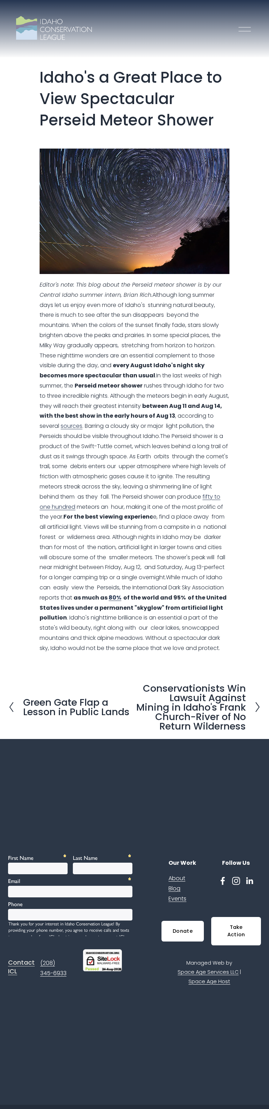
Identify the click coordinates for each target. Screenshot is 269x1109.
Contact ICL (21, 966)
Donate (183, 931)
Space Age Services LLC (208, 971)
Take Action (236, 931)
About (176, 878)
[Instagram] (236, 881)
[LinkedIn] (249, 881)
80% (115, 598)
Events (177, 899)
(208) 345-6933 (53, 968)
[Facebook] (223, 881)
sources (71, 426)
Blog (174, 888)
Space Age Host (209, 981)
